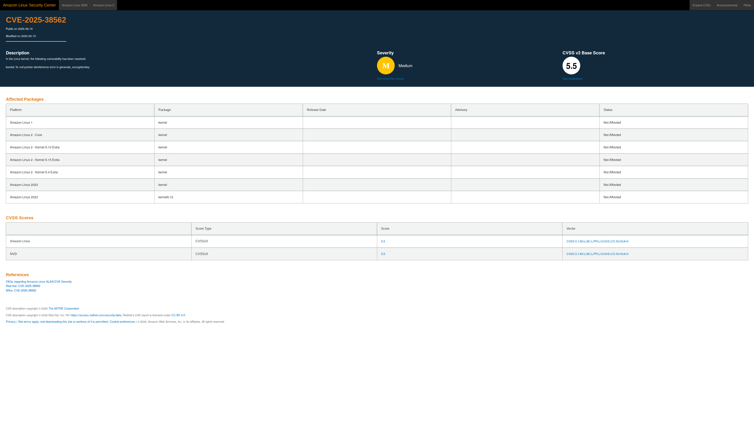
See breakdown (573, 78)
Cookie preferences (122, 321)
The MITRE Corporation (63, 308)
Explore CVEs (702, 5)
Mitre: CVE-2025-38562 (21, 290)
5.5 (383, 241)
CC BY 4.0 (178, 315)
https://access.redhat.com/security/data (96, 315)
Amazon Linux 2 (103, 5)
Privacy (11, 321)
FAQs (747, 5)
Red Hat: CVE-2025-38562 (23, 286)
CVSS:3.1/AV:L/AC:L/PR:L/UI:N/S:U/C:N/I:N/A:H (597, 241)
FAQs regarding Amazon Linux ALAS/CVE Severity (39, 281)
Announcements (727, 5)
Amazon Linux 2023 (74, 5)
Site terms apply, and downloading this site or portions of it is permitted (63, 321)
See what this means (390, 78)
